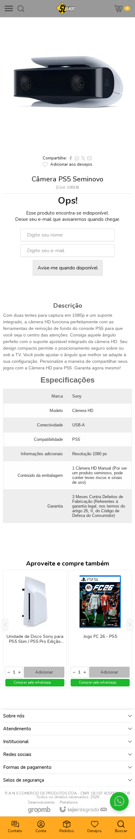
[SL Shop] (65, 8)
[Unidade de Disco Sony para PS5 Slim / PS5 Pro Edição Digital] (34, 629)
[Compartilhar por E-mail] (89, 158)
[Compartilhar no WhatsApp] (77, 158)
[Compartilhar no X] (83, 158)
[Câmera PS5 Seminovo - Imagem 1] (67, 84)
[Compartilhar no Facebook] (70, 158)
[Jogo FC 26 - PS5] (100, 629)
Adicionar (44, 672)
